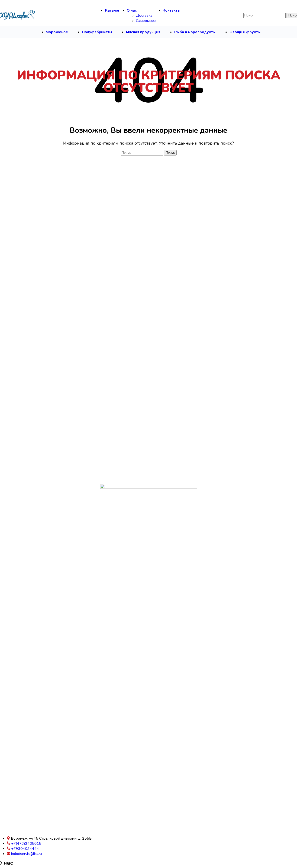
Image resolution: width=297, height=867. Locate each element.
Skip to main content (45, 2)
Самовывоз (146, 20)
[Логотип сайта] (17, 15)
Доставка (144, 15)
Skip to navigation (14, 2)
